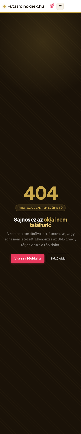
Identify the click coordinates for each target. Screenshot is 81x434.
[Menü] (60, 6)
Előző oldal (58, 258)
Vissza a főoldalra (28, 258)
